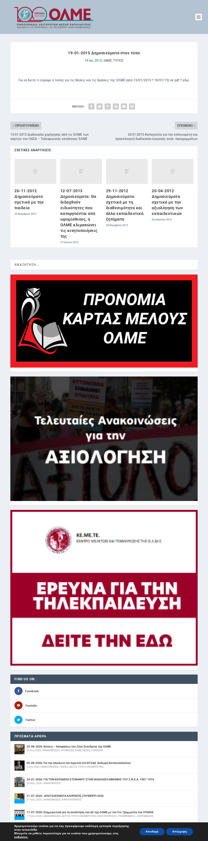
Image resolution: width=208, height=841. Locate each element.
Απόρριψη (179, 831)
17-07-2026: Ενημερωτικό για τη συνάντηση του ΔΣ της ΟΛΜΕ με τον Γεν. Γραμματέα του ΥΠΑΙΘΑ (90, 812)
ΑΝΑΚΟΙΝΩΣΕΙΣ (51, 750)
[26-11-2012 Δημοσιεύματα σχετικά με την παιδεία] (35, 171)
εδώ (185, 80)
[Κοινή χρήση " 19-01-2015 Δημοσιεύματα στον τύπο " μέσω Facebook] (91, 106)
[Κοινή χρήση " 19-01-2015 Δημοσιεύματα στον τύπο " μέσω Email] (124, 106)
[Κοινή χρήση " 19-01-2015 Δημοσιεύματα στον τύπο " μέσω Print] (132, 106)
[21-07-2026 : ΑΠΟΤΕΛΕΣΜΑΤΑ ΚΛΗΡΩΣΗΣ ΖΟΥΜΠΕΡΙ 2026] (19, 798)
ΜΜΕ (108, 60)
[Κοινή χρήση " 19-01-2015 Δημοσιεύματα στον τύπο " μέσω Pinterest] (108, 106)
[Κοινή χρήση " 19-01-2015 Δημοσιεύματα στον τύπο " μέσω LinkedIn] (116, 106)
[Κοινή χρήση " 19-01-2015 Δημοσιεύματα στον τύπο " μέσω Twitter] (99, 106)
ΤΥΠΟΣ (118, 60)
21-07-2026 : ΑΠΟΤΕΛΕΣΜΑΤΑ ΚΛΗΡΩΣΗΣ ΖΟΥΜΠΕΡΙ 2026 (65, 795)
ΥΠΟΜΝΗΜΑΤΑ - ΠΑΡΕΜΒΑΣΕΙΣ (136, 816)
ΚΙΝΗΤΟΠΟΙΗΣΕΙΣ (71, 799)
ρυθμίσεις (21, 837)
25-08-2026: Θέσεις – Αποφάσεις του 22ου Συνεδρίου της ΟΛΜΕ (69, 746)
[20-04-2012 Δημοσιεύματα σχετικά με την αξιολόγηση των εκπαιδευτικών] (172, 171)
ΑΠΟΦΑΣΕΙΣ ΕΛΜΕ (71, 750)
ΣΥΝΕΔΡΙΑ (97, 750)
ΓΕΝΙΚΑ (64, 766)
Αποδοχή (152, 831)
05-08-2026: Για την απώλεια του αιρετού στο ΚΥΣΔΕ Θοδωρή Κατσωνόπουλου (79, 763)
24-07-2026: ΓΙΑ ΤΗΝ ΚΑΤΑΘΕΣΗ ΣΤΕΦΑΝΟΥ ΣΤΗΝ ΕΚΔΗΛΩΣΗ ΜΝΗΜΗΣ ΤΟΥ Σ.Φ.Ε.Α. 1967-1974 (90, 779)
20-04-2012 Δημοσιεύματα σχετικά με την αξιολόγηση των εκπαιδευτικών (167, 202)
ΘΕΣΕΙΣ (86, 750)
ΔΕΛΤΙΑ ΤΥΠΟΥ (77, 766)
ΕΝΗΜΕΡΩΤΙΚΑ (95, 766)
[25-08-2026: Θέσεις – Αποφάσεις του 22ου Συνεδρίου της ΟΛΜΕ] (19, 749)
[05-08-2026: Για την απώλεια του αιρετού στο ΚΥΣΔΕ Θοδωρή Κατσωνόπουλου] (19, 766)
